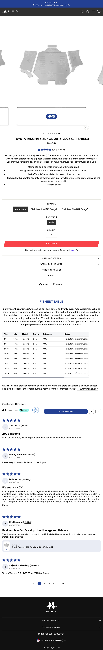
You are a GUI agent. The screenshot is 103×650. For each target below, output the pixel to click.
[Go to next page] (69, 583)
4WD (51, 222)
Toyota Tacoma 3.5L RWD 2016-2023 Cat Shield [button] (32, 547)
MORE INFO (51, 276)
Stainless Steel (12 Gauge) (75, 209)
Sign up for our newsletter (51, 634)
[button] (45, 149)
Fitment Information (51, 270)
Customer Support (51, 627)
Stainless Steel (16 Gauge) (44, 209)
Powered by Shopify (52, 648)
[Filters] (91, 411)
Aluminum (20, 209)
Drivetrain (51, 217)
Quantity (51, 230)
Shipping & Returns (51, 258)
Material (51, 204)
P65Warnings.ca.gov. (87, 389)
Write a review (66, 411)
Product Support (50, 621)
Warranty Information (51, 264)
